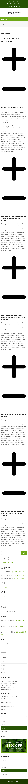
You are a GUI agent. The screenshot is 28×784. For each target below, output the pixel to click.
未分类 (3, 596)
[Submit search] (25, 602)
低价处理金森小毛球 (7, 563)
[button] (4, 19)
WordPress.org (5, 673)
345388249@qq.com (14, 3)
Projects (4, 725)
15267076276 (14, 1)
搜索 (24, 553)
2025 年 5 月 (5, 587)
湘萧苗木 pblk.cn (14, 12)
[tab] (14, 99)
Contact (4, 731)
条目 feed (4, 665)
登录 (2, 661)
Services (4, 721)
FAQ (3, 728)
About (4, 718)
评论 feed (4, 669)
